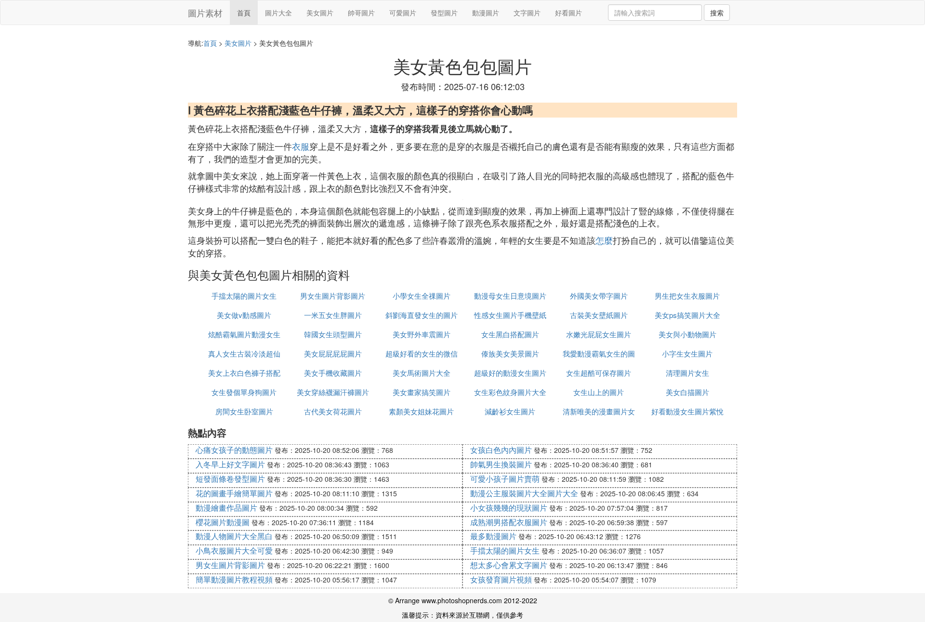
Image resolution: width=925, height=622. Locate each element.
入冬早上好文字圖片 (230, 464)
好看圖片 (568, 12)
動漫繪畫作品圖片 (226, 507)
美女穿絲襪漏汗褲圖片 (333, 392)
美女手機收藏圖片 (333, 373)
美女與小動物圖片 (687, 334)
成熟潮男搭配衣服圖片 (508, 522)
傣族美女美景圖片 (510, 353)
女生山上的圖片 (598, 392)
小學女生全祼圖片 (421, 296)
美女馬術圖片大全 (421, 373)
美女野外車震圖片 (421, 334)
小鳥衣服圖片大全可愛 (234, 550)
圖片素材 (205, 12)
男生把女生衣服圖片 (687, 296)
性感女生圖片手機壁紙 (510, 315)
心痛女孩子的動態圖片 (234, 449)
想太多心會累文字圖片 (508, 564)
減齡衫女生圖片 (510, 411)
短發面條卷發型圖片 (230, 478)
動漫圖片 (485, 12)
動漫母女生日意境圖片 (510, 296)
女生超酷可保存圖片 (598, 373)
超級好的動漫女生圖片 (510, 373)
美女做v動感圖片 (244, 315)
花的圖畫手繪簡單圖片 (234, 493)
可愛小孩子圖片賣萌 (505, 478)
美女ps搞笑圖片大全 (687, 315)
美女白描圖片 (687, 392)
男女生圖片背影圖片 (332, 296)
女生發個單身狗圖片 (244, 392)
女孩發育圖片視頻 (501, 579)
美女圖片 (319, 12)
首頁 (244, 12)
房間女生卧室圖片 (244, 411)
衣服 (300, 146)
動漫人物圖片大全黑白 (234, 536)
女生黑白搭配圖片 (510, 334)
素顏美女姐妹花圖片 (421, 411)
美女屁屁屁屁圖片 (333, 353)
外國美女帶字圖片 (599, 296)
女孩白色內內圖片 (501, 449)
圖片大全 (278, 12)
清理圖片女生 (687, 373)
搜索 (717, 12)
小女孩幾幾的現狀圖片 (508, 507)
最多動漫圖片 (493, 536)
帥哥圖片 (361, 12)
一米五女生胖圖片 (333, 315)
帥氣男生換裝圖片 (501, 464)
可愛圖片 (402, 12)
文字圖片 (527, 12)
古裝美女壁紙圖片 (599, 315)
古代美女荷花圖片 (333, 411)
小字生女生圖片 (687, 353)
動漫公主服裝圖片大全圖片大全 (524, 493)
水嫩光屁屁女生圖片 (598, 334)
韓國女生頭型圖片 (333, 334)
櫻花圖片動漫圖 (223, 522)
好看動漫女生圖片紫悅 (687, 411)
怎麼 (604, 240)
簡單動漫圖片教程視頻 (234, 579)
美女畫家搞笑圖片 (421, 392)
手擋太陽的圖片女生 (244, 296)
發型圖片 (444, 12)
